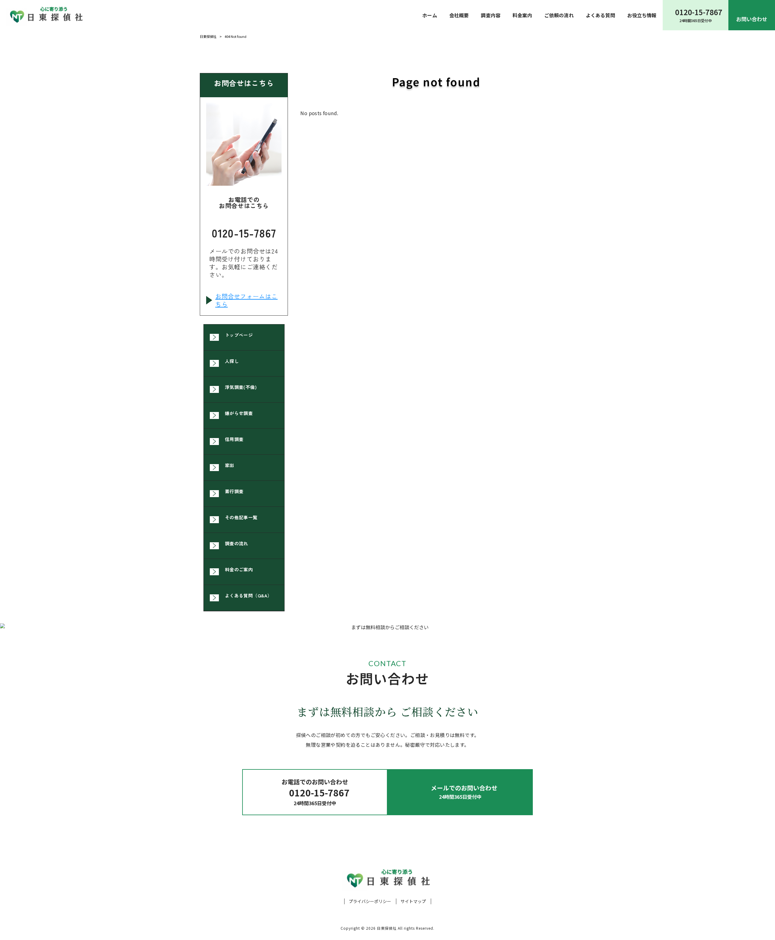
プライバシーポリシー (370, 901)
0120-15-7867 (244, 231)
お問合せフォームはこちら (246, 300)
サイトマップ (413, 901)
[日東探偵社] (45, 15)
